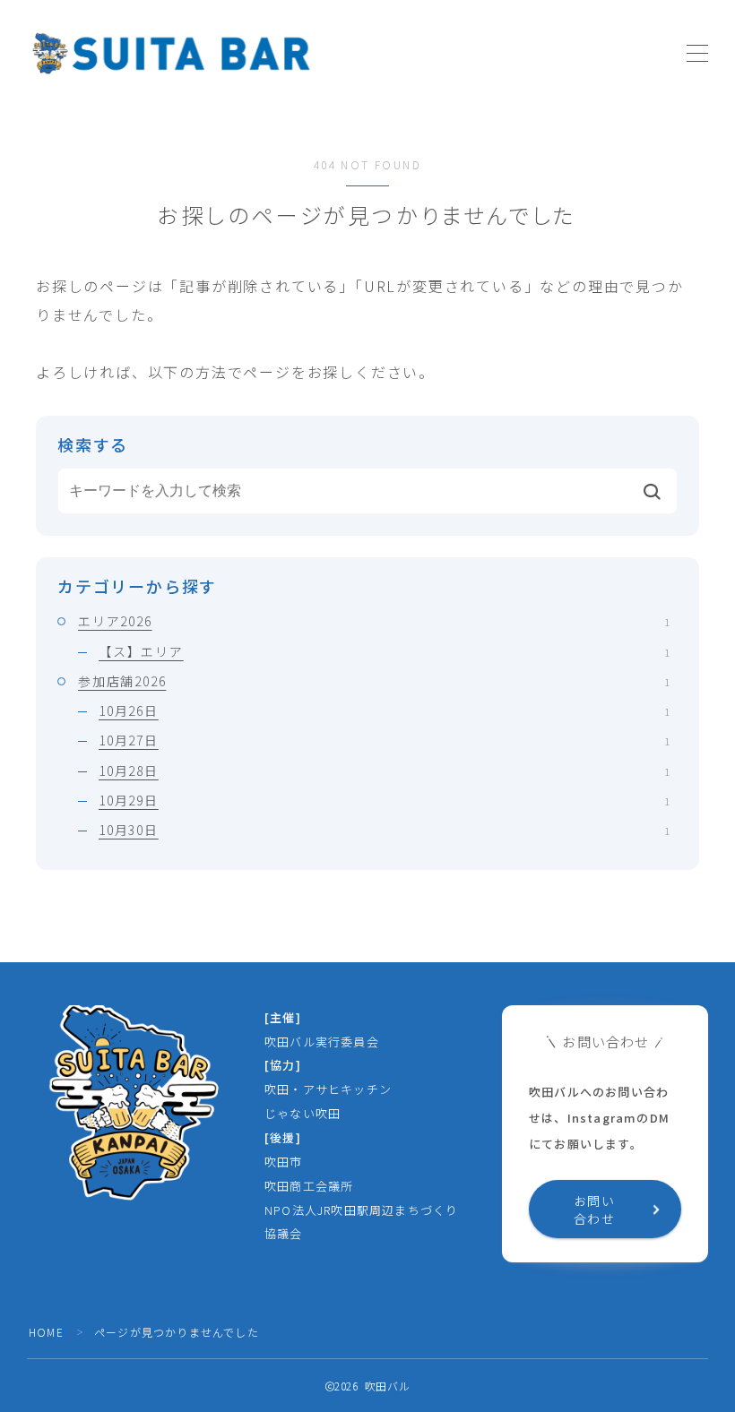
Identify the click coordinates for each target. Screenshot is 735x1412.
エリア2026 (374, 621)
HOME (46, 1331)
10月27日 (384, 740)
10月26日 (384, 710)
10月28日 (384, 770)
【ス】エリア (384, 651)
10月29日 (384, 800)
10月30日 (384, 830)
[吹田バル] (171, 53)
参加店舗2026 (374, 681)
